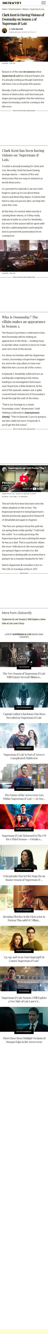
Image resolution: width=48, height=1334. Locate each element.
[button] (44, 3)
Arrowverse (29, 71)
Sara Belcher (17, 29)
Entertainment (15, 9)
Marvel (25, 9)
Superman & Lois (37, 9)
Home (4, 9)
